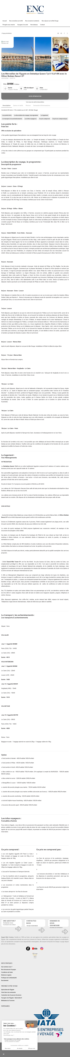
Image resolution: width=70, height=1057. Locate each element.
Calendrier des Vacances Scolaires (11, 995)
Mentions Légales (6, 975)
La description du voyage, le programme (26, 115)
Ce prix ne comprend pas (59, 118)
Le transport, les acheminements (12, 118)
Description (6, 105)
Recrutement (4, 980)
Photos (28, 105)
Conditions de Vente (7, 972)
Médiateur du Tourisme (7, 1000)
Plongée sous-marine (9, 24)
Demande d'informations (41, 105)
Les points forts (6, 115)
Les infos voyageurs (30, 118)
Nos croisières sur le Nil (16, 21)
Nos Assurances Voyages (8, 969)
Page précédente (7, 33)
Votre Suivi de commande (8, 992)
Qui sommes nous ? (6, 966)
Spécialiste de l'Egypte (7, 989)
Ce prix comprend (44, 118)
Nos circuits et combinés (32, 21)
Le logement (44, 115)
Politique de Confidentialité (9, 977)
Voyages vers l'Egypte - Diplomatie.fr (11, 997)
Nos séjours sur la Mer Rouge (50, 21)
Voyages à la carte (22, 24)
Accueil (5, 21)
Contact (42, 24)
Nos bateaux (34, 24)
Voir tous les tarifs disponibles (35, 102)
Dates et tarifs (18, 105)
